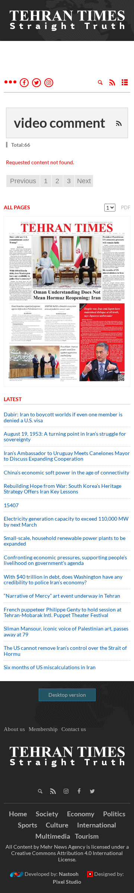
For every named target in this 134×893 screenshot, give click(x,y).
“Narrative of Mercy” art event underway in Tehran (62, 595)
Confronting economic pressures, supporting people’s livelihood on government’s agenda (65, 560)
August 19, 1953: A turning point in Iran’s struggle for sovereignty (65, 436)
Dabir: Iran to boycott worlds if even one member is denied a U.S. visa (63, 417)
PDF (125, 207)
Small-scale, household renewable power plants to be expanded (64, 541)
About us (14, 729)
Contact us (73, 729)
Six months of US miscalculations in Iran (50, 667)
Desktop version (67, 695)
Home (18, 813)
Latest (13, 399)
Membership (43, 729)
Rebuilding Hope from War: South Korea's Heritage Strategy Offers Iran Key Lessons (62, 489)
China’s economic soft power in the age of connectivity (66, 472)
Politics (114, 813)
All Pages (17, 207)
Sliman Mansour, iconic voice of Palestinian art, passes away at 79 (66, 631)
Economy (81, 813)
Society (47, 813)
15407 (11, 505)
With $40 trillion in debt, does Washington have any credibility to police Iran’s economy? (63, 579)
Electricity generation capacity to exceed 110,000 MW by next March (66, 521)
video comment (59, 122)
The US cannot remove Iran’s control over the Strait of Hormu (65, 651)
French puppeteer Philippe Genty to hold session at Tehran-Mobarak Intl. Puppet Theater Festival (62, 612)
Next (84, 181)
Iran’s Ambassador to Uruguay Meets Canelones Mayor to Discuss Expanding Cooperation (67, 456)
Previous (23, 181)
